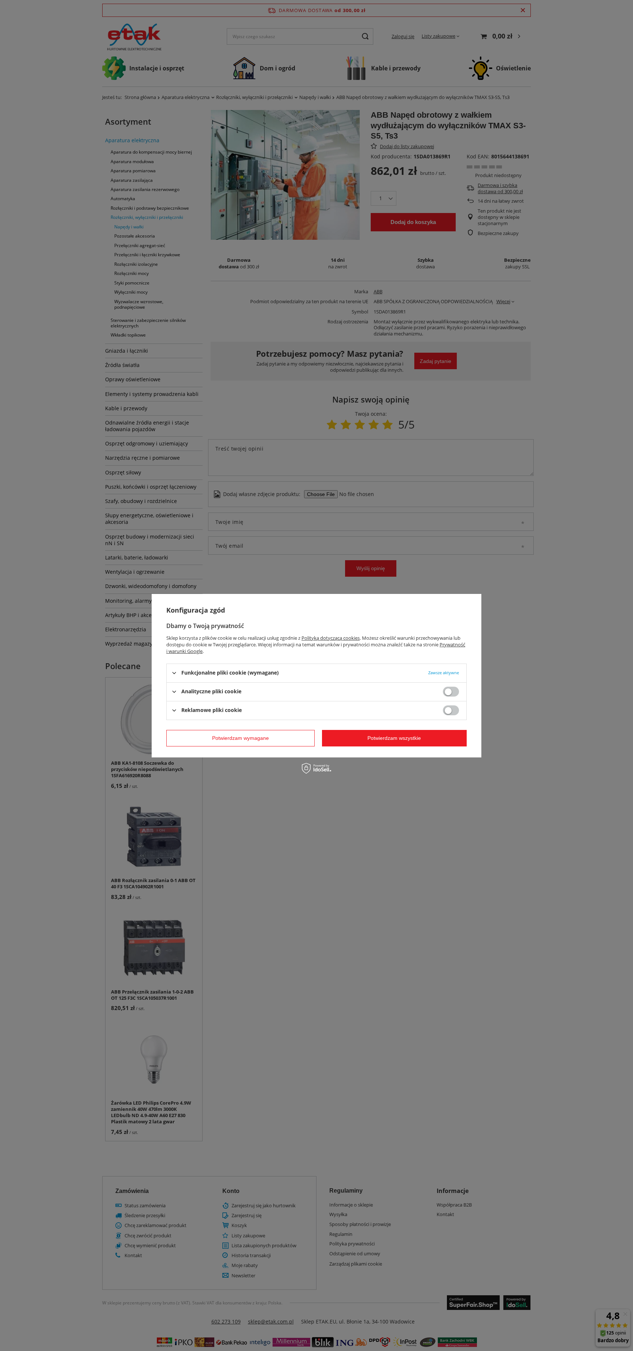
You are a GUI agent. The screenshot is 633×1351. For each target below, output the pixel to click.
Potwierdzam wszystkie (394, 738)
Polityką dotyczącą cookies (330, 637)
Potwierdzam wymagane (240, 738)
